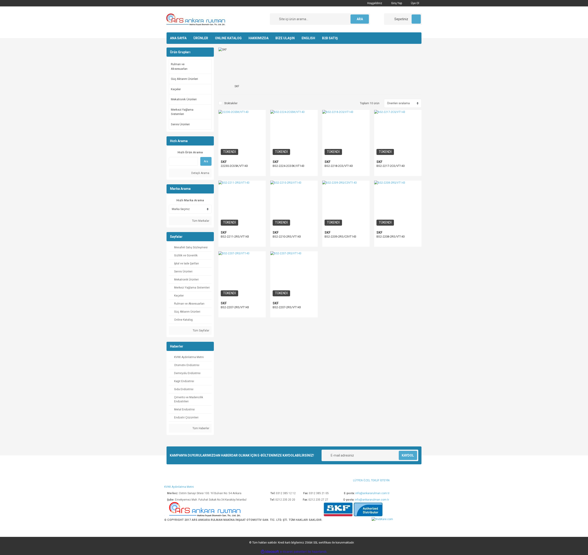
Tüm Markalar (200, 220)
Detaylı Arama (200, 173)
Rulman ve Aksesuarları (179, 66)
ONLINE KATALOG (228, 38)
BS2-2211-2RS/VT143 (235, 236)
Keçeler (176, 89)
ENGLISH (308, 38)
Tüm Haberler (200, 428)
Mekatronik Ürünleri (184, 99)
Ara (206, 161)
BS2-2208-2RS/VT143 (390, 236)
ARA (360, 19)
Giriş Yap (396, 3)
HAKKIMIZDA (259, 38)
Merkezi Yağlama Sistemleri (182, 112)
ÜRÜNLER (200, 38)
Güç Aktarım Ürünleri (184, 79)
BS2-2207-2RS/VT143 (235, 307)
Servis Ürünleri (180, 124)
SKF (224, 162)
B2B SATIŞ (330, 38)
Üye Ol (414, 3)
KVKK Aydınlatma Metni (179, 486)
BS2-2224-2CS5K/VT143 (288, 166)
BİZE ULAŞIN (285, 38)
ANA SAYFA (178, 38)
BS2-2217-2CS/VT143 (390, 166)
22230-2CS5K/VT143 (234, 166)
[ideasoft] (270, 551)
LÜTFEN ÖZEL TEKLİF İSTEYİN (371, 480)
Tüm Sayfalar (200, 330)
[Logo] (196, 19)
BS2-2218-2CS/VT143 (339, 166)
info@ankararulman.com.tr (372, 493)
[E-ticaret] (293, 552)
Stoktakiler (230, 103)
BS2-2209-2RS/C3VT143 (340, 236)
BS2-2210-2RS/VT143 (287, 236)
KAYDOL (408, 455)
